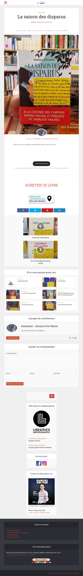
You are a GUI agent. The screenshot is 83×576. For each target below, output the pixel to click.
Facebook (51, 573)
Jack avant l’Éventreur (65, 304)
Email (32, 373)
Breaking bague (23, 281)
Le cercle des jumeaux (28, 293)
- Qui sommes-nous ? (13, 530)
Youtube (69, 573)
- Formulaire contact (13, 537)
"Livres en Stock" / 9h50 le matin (39, 513)
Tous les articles (12, 338)
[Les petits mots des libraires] (41, 2)
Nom (8, 373)
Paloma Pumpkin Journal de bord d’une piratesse (66, 294)
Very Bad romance (27, 304)
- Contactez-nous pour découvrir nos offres (20, 555)
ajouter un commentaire (35, 30)
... (41, 28)
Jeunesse (41, 12)
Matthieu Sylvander (44, 22)
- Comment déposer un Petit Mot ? (17, 533)
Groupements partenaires (36, 445)
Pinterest (62, 573)
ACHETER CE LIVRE (41, 185)
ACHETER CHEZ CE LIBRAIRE (41, 163)
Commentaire (11, 353)
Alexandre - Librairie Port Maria (57, 30)
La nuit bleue (62, 281)
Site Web (56, 373)
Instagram (76, 573)
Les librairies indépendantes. (37, 438)
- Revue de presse (12, 535)
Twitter (57, 573)
